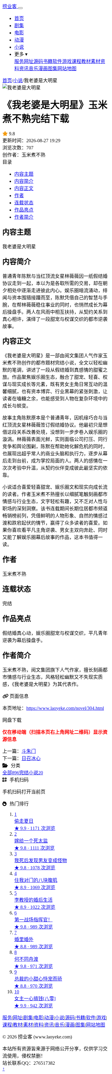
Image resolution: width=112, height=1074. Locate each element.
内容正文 (23, 188)
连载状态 (23, 202)
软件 (57, 61)
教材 (86, 61)
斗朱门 (29, 751)
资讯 (24, 68)
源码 (38, 61)
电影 (19, 32)
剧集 (19, 25)
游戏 (67, 61)
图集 (52, 68)
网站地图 (66, 68)
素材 (95, 61)
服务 (19, 61)
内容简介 (23, 181)
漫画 (43, 68)
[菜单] (20, 8)
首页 (19, 18)
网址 (28, 61)
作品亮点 (23, 209)
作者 (19, 195)
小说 (19, 47)
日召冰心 (31, 758)
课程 (76, 61)
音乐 (33, 68)
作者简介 (23, 217)
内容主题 (23, 174)
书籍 (48, 61)
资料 (38, 1024)
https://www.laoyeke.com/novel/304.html (65, 708)
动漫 (19, 39)
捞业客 (10, 6)
